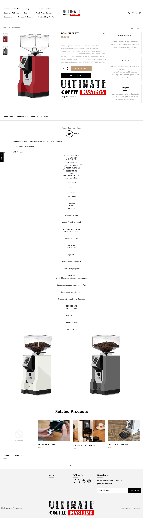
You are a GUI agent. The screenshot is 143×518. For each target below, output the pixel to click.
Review (44, 116)
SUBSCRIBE (134, 490)
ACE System (18, 152)
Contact (17, 9)
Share (2, 158)
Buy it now (76, 75)
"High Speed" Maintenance (23, 147)
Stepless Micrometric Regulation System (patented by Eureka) (37, 141)
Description (8, 116)
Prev (132, 28)
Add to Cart (81, 68)
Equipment (8, 17)
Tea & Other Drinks (44, 13)
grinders (73, 97)
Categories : (65, 97)
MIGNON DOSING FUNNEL (84, 445)
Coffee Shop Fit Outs (46, 17)
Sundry (27, 13)
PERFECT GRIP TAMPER (12, 455)
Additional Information (27, 116)
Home (6, 9)
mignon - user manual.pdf (71, 165)
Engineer (29, 9)
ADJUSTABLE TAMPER (47, 444)
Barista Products (45, 9)
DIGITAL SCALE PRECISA (118, 444)
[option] (5, 38)
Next (138, 28)
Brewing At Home (11, 13)
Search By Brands (25, 17)
